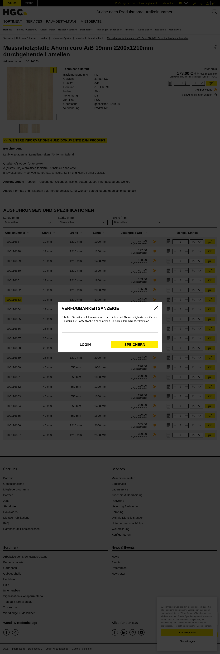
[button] (85, 344)
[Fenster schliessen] (156, 308)
